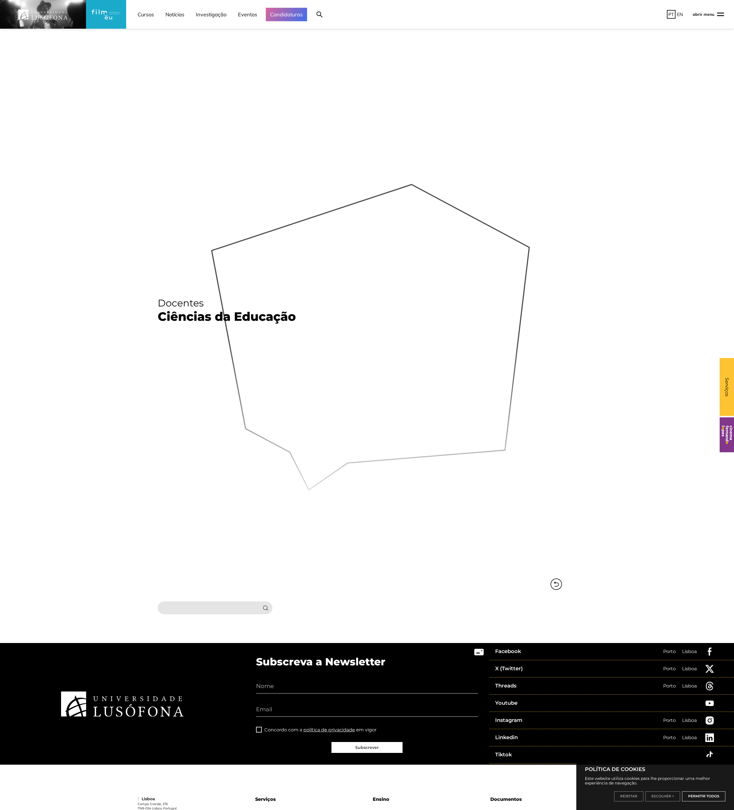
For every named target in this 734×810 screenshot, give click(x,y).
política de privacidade (329, 730)
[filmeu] (106, 14)
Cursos (146, 14)
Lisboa (689, 651)
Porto (669, 651)
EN (680, 14)
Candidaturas (286, 14)
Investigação (211, 14)
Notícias (174, 14)
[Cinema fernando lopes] (727, 434)
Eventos (247, 14)
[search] (319, 14)
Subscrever (367, 747)
